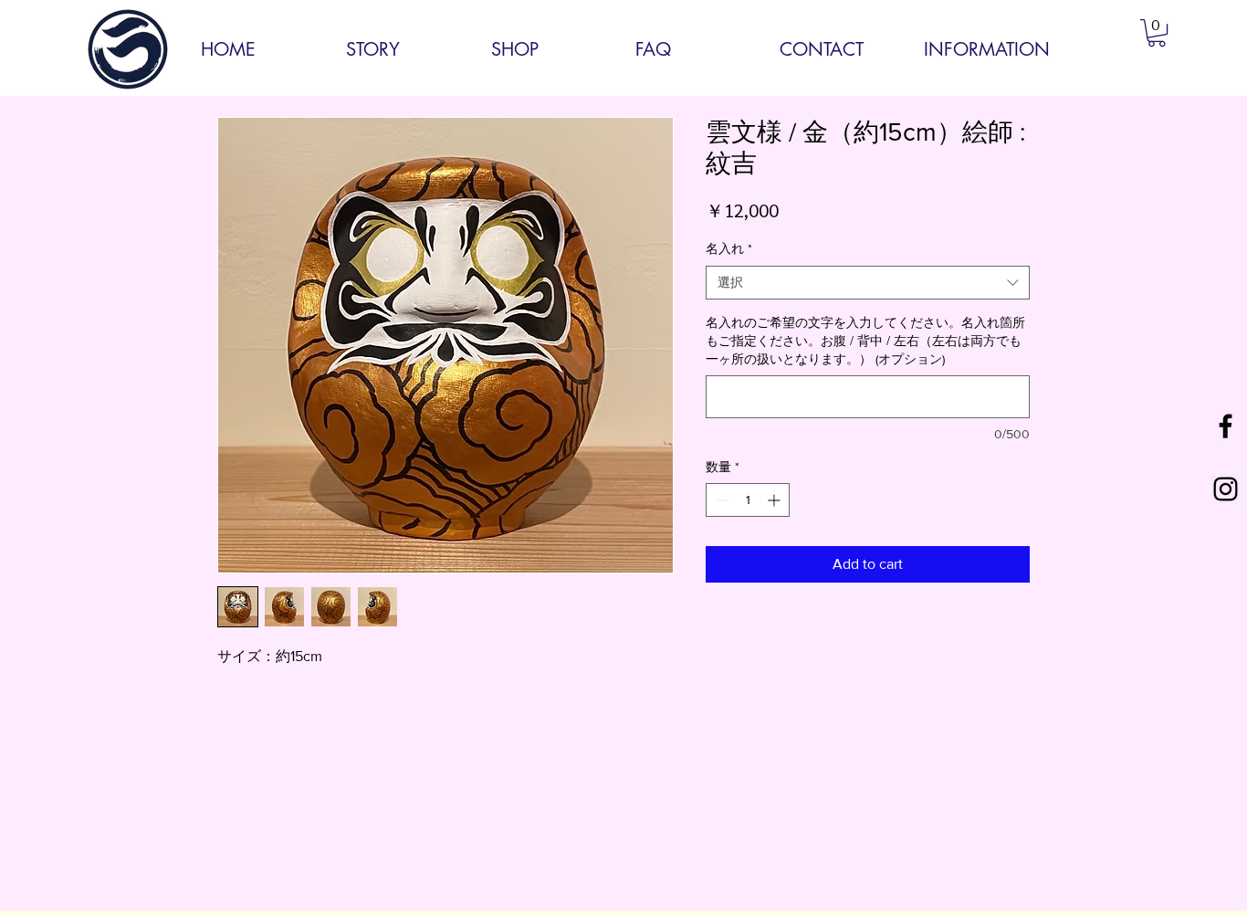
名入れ (729, 248)
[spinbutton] (747, 500)
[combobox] (868, 283)
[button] (1156, 33)
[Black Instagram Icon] (1226, 489)
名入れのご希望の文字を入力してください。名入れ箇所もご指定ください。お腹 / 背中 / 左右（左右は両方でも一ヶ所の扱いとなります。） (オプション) (865, 340)
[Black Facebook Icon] (1226, 426)
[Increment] (775, 500)
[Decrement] (719, 500)
